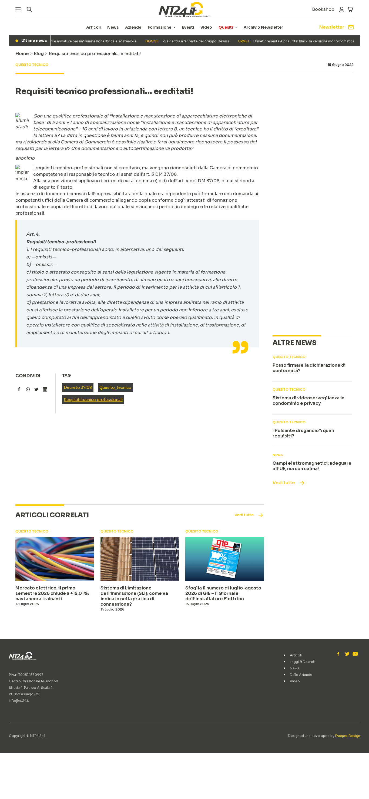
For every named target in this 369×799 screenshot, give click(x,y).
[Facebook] (339, 654)
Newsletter (331, 27)
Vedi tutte (284, 483)
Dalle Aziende (301, 675)
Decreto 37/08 (78, 387)
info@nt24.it (19, 701)
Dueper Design (347, 736)
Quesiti (226, 27)
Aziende (133, 27)
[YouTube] (355, 654)
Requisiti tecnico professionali (93, 399)
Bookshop (323, 9)
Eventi (188, 27)
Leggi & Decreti (302, 662)
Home (22, 53)
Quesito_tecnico (115, 387)
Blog (39, 53)
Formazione (159, 27)
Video (206, 27)
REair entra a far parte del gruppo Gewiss (180, 41)
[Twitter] (347, 654)
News (113, 27)
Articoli (93, 27)
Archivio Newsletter (263, 27)
